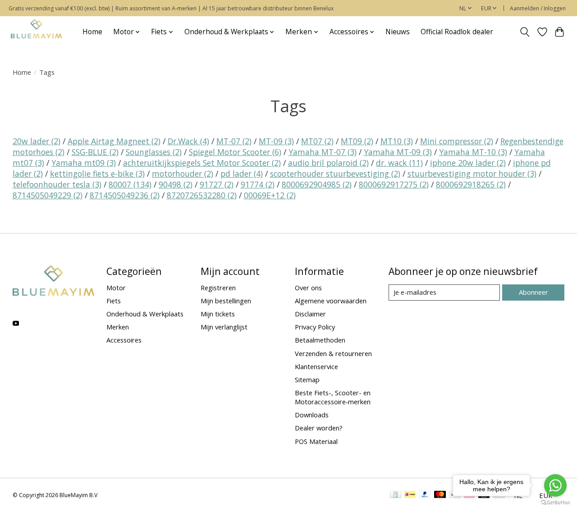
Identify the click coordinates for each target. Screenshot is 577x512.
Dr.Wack (188, 141)
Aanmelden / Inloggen (538, 8)
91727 (217, 184)
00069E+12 (270, 195)
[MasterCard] (440, 495)
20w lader (36, 141)
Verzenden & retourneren (333, 353)
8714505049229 (47, 195)
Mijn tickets (218, 313)
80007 (130, 184)
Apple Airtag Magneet (114, 141)
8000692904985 (317, 184)
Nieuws (397, 32)
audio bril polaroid (328, 162)
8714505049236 (125, 195)
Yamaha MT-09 (398, 151)
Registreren (218, 287)
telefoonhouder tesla (57, 184)
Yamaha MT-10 (473, 151)
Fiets (113, 300)
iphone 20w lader (468, 162)
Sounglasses (154, 151)
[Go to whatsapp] (555, 485)
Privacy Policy (315, 326)
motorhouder (182, 173)
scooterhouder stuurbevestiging (335, 173)
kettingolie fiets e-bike (97, 173)
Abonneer (533, 292)
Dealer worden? (319, 427)
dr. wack (399, 162)
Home (92, 32)
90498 (175, 184)
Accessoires (124, 339)
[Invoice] (395, 495)
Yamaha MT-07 (322, 151)
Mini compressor (456, 141)
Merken (117, 326)
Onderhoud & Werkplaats (144, 313)
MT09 (357, 141)
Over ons (308, 287)
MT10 (396, 141)
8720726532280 (202, 195)
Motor (116, 287)
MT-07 (234, 141)
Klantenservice (316, 366)
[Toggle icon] (524, 32)
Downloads (312, 414)
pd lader (241, 173)
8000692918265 (471, 184)
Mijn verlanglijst (224, 326)
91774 (258, 184)
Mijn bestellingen (226, 300)
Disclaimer (310, 313)
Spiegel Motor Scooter (235, 151)
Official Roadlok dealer (457, 32)
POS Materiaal (316, 441)
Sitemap (307, 379)
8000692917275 (394, 184)
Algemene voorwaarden (330, 300)
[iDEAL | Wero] (410, 495)
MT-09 (276, 141)
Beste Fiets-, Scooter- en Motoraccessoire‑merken (333, 397)
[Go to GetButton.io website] (555, 503)
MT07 (317, 141)
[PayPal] (425, 495)
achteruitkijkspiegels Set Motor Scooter (202, 162)
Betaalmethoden (320, 339)
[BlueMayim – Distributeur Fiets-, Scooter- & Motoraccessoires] (36, 31)
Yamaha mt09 (83, 162)
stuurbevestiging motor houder (472, 173)
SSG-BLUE (95, 151)
